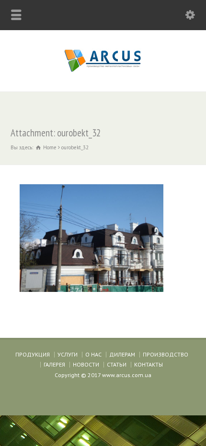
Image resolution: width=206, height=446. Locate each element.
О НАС (93, 354)
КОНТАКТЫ (148, 364)
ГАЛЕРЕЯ (54, 364)
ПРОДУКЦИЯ (32, 354)
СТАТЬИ (116, 364)
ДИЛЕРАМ (122, 354)
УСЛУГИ (67, 354)
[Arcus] (103, 71)
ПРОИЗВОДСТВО (165, 354)
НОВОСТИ (86, 364)
